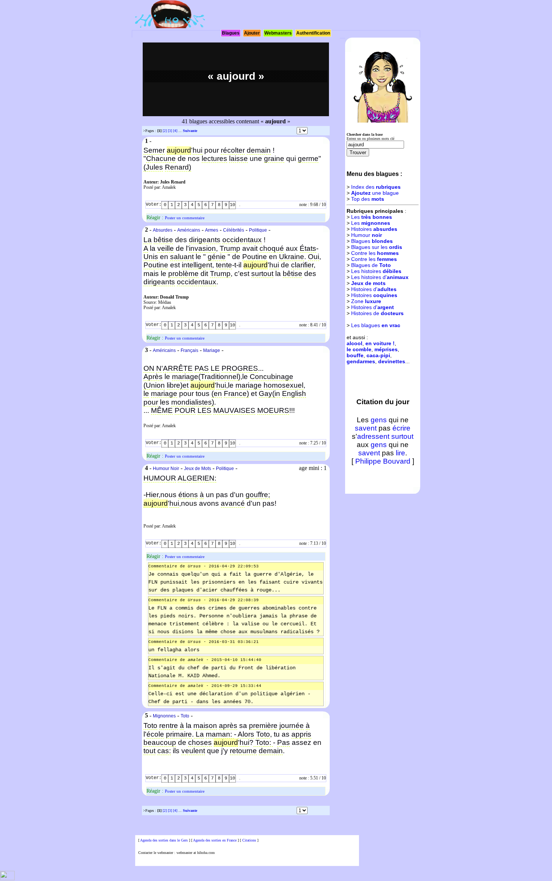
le (146, 393)
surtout (262, 273)
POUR (185, 410)
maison (205, 725)
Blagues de (371, 265)
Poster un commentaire (185, 217)
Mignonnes (164, 716)
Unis (150, 257)
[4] (175, 131)
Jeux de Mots (197, 468)
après (228, 725)
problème (183, 273)
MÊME (162, 410)
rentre (168, 725)
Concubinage (271, 377)
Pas (283, 742)
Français (189, 350)
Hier (152, 495)
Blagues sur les (376, 247)
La (147, 240)
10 (232, 205)
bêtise (163, 240)
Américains (188, 230)
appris (301, 734)
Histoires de (377, 313)
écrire (401, 428)
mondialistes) (192, 402)
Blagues (231, 33)
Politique (258, 230)
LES (204, 410)
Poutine (254, 257)
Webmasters (278, 33)
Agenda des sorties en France (215, 840)
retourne (243, 751)
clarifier (302, 265)
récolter (233, 150)
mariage (248, 385)
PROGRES (240, 368)
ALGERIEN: (197, 478)
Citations (249, 840)
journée (291, 725)
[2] (165, 131)
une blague (375, 193)
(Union (154, 385)
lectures (214, 158)
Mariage (211, 350)
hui (197, 150)
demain (259, 150)
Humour (366, 235)
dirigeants (204, 240)
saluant (182, 257)
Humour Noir (166, 468)
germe (308, 158)
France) (236, 393)
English (294, 393)
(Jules (153, 167)
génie (217, 257)
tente (224, 265)
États (308, 248)
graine (274, 158)
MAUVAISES (234, 410)
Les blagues (375, 325)
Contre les (375, 253)
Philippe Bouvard (382, 461)
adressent (373, 436)
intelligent (197, 265)
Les (371, 217)
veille (165, 248)
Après (153, 377)
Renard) (178, 167)
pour (150, 402)
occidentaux (242, 240)
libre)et (178, 385)
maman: (220, 734)
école (155, 734)
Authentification (313, 33)
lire (400, 453)
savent (366, 428)
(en (216, 393)
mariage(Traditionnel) (206, 377)
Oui (313, 257)
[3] (170, 131)
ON (148, 368)
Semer (154, 150)
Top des (367, 199)
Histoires (374, 229)
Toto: (263, 742)
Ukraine (291, 257)
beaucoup (159, 742)
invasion (202, 248)
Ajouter (252, 33)
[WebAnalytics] (7, 879)
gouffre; (258, 495)
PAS (202, 368)
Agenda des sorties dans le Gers (164, 840)
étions (188, 495)
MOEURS (273, 410)
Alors (246, 734)
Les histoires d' (380, 277)
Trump (230, 248)
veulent (193, 751)
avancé (233, 503)
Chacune (161, 158)
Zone (366, 301)
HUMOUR (159, 478)
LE (215, 368)
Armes (211, 230)
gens (379, 420)
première (263, 725)
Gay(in (269, 393)
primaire (179, 734)
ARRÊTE (178, 368)
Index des (376, 187)
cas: (164, 751)
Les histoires (376, 271)
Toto (185, 716)
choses (200, 742)
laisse (238, 158)
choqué (271, 248)
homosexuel (283, 385)
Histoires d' (374, 289)
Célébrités (233, 230)
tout (149, 751)
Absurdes (162, 230)
